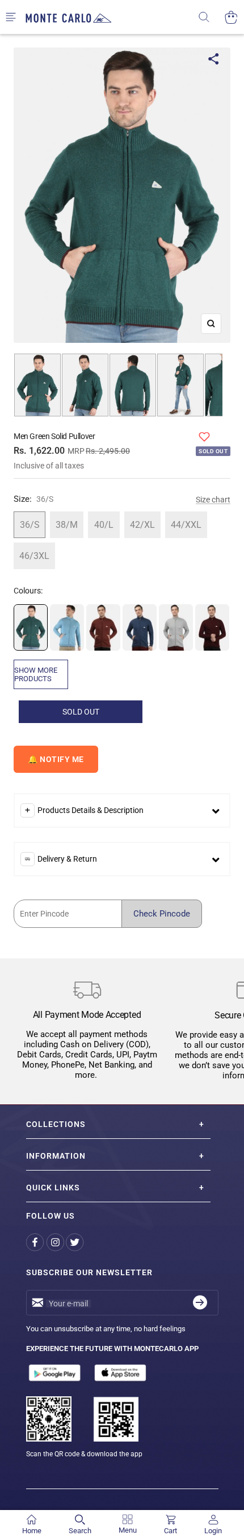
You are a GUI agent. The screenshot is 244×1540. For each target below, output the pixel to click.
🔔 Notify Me (56, 759)
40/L (103, 524)
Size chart (213, 499)
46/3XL (34, 555)
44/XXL (186, 524)
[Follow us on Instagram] (56, 1242)
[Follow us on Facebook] (36, 1242)
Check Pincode (161, 914)
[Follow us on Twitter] (76, 1242)
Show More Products (35, 674)
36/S (30, 524)
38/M (67, 524)
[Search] (211, 17)
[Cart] (231, 17)
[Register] (200, 1303)
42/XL (142, 524)
